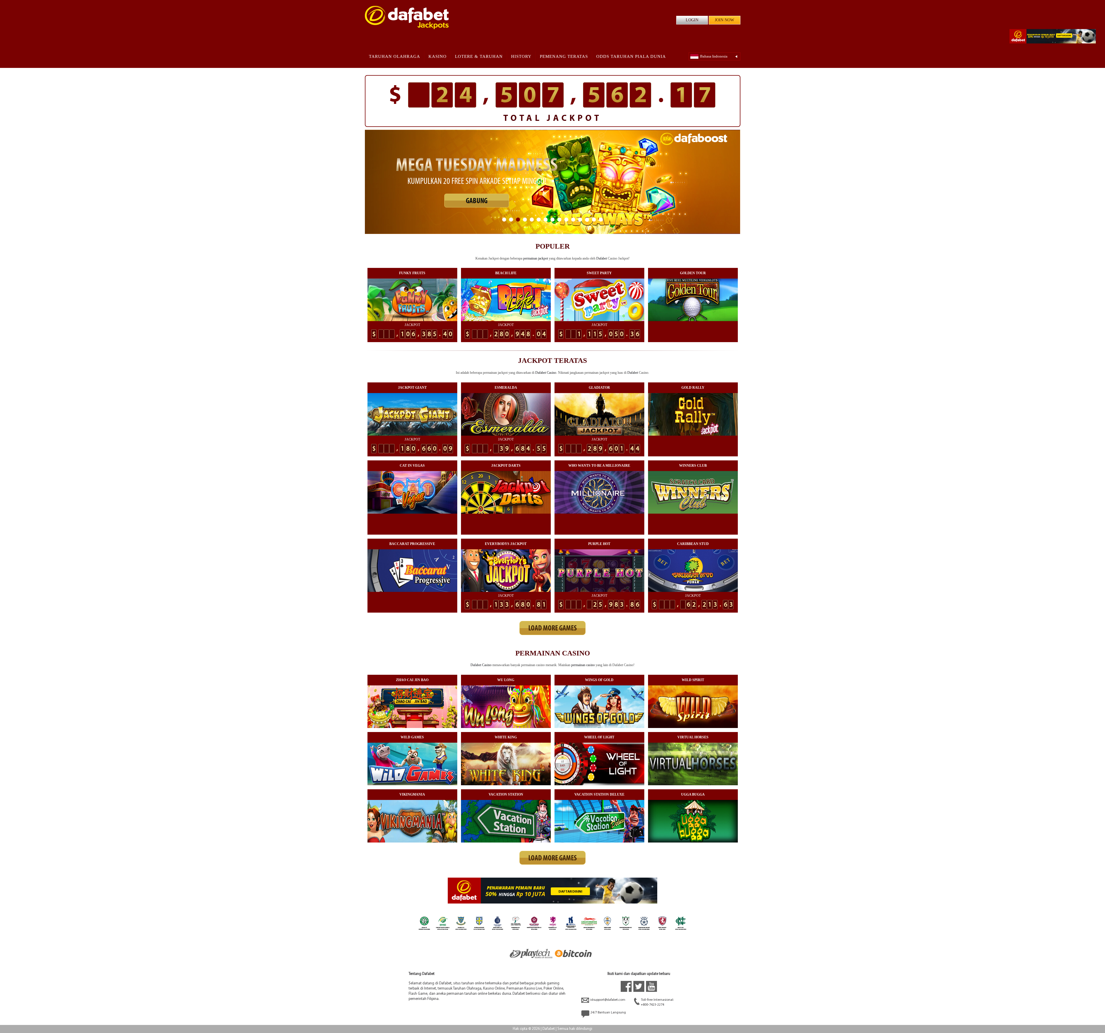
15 (601, 220)
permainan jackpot (535, 258)
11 (573, 220)
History (521, 56)
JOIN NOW (724, 20)
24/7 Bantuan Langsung (608, 1012)
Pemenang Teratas (564, 56)
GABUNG (476, 207)
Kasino (437, 56)
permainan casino (583, 665)
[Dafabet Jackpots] (407, 17)
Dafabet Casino (545, 373)
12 (580, 220)
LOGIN (692, 20)
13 (587, 220)
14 (594, 220)
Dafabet (601, 258)
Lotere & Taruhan (479, 56)
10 (566, 220)
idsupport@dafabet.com (607, 1000)
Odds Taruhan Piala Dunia (631, 56)
